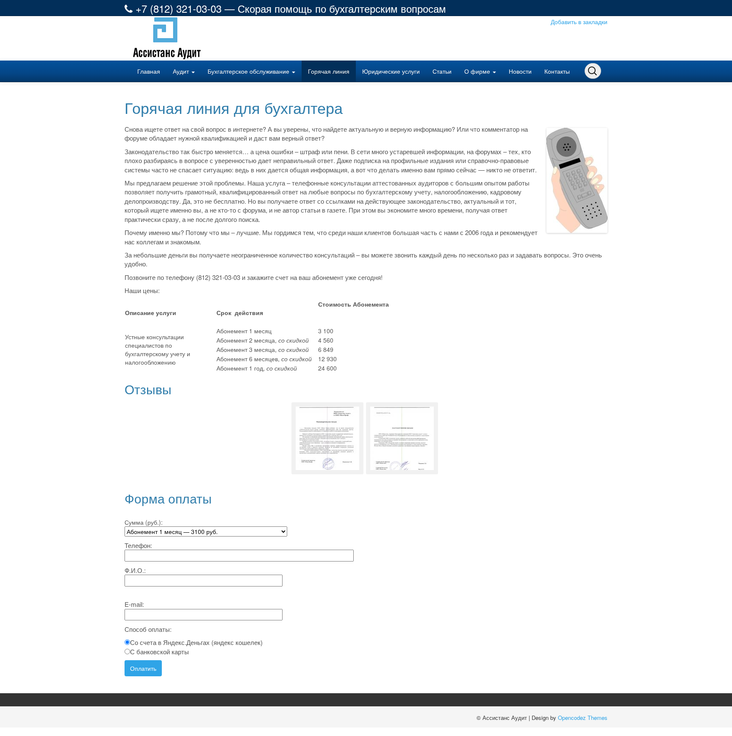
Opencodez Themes (582, 718)
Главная (148, 71)
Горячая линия (328, 71)
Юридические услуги (391, 71)
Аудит (182, 71)
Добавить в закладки (579, 21)
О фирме (478, 71)
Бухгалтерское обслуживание (249, 71)
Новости (520, 71)
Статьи (442, 71)
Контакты (557, 71)
